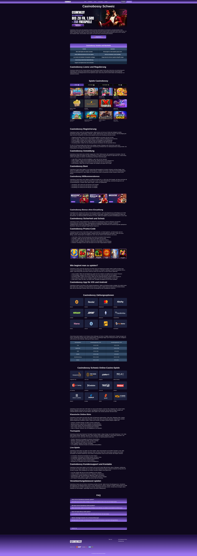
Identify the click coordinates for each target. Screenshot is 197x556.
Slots (119, 84)
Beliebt (76, 84)
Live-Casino (90, 84)
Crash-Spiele (104, 84)
